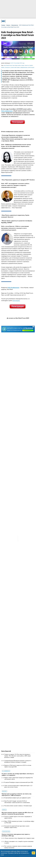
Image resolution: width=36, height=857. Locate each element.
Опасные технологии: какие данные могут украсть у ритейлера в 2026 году (16, 835)
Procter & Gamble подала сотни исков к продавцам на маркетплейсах (18, 817)
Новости (8, 25)
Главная (3, 25)
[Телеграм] (8, 21)
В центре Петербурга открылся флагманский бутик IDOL (18, 782)
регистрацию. (16, 300)
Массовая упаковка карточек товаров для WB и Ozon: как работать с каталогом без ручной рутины (17, 813)
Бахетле (27, 65)
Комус (22, 65)
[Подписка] (27, 21)
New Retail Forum (8, 65)
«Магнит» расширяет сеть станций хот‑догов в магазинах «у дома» (18, 842)
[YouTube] (20, 21)
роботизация (31, 67)
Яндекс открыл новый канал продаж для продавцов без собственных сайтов (18, 778)
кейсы (19, 65)
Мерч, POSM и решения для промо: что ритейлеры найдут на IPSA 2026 (19, 822)
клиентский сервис (15, 67)
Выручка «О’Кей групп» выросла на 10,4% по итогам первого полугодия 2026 (17, 766)
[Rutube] (24, 21)
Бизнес (4, 791)
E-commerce (6, 770)
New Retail (15, 65)
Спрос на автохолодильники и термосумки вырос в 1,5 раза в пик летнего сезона (18, 786)
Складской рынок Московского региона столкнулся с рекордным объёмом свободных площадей (17, 761)
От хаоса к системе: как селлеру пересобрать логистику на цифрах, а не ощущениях (18, 774)
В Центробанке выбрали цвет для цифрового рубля (17, 797)
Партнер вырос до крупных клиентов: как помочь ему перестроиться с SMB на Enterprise (16, 794)
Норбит (31, 65)
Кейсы (4, 809)
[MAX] (14, 21)
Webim (2, 67)
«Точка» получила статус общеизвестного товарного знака (19, 838)
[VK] (11, 21)
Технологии (6, 831)
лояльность (7, 67)
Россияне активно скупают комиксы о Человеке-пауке (18, 805)
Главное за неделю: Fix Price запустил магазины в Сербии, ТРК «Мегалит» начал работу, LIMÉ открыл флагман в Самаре (17, 756)
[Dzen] (17, 21)
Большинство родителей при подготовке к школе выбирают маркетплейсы (16, 826)
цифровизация (23, 67)
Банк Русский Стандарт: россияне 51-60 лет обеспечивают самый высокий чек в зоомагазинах (17, 801)
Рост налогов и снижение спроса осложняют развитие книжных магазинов (18, 847)
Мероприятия (14, 25)
